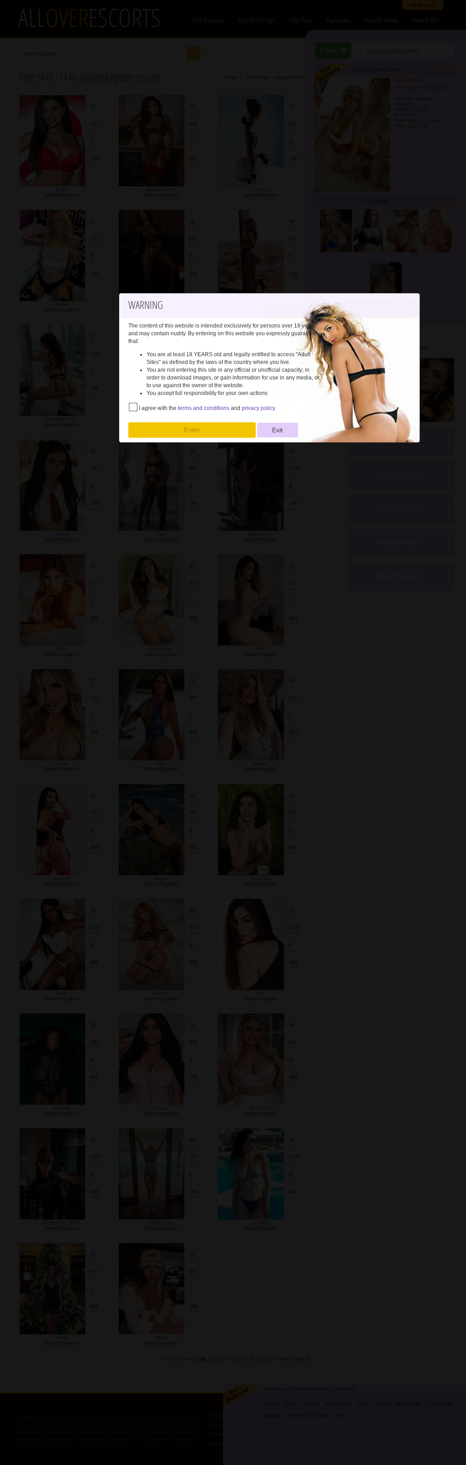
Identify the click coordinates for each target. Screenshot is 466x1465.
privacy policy (258, 408)
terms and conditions (203, 408)
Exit (277, 430)
